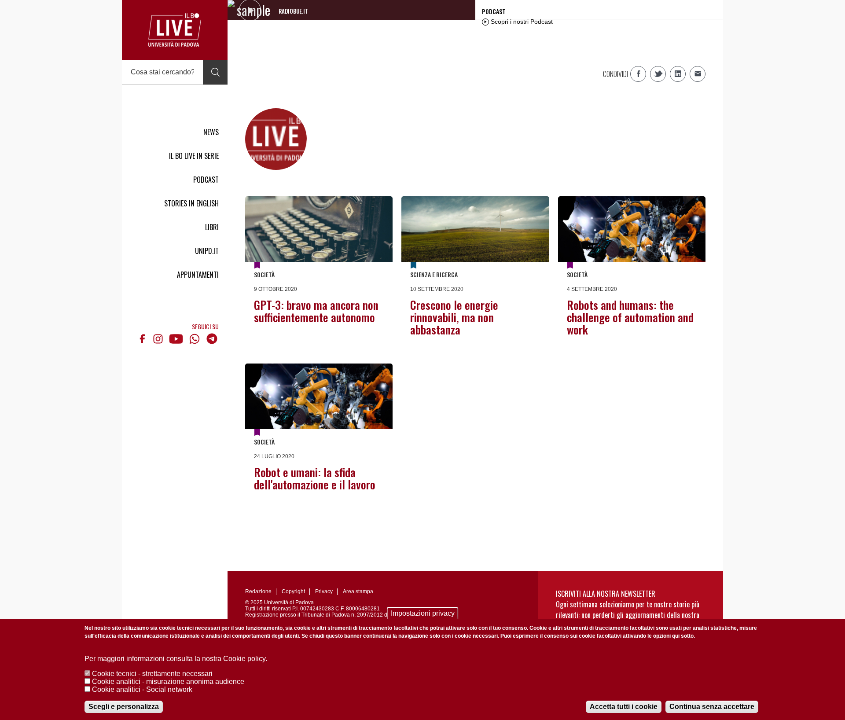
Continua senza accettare (711, 706)
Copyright (293, 591)
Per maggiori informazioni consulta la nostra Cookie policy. (175, 658)
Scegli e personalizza (123, 706)
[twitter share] (658, 74)
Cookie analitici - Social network (142, 689)
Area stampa (358, 591)
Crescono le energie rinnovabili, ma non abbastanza (454, 317)
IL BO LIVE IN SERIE (194, 156)
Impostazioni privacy (423, 613)
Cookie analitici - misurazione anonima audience (168, 681)
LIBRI (212, 227)
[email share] (697, 74)
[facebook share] (638, 74)
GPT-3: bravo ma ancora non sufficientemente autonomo (316, 311)
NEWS (211, 132)
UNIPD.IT (207, 251)
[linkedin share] (678, 74)
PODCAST (206, 179)
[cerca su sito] (215, 72)
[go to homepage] (175, 30)
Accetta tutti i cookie (624, 706)
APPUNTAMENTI (198, 274)
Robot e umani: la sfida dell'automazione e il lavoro (314, 478)
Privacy (324, 591)
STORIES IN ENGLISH (191, 203)
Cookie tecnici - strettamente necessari (152, 673)
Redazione (258, 591)
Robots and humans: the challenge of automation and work (630, 317)
